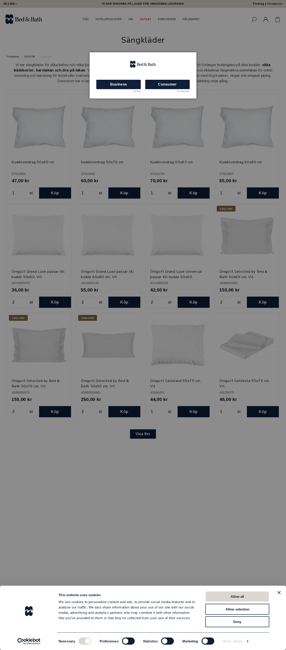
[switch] (128, 641)
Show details (233, 641)
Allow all (237, 596)
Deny (237, 622)
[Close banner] (279, 592)
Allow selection (237, 609)
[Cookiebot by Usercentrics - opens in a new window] (28, 641)
